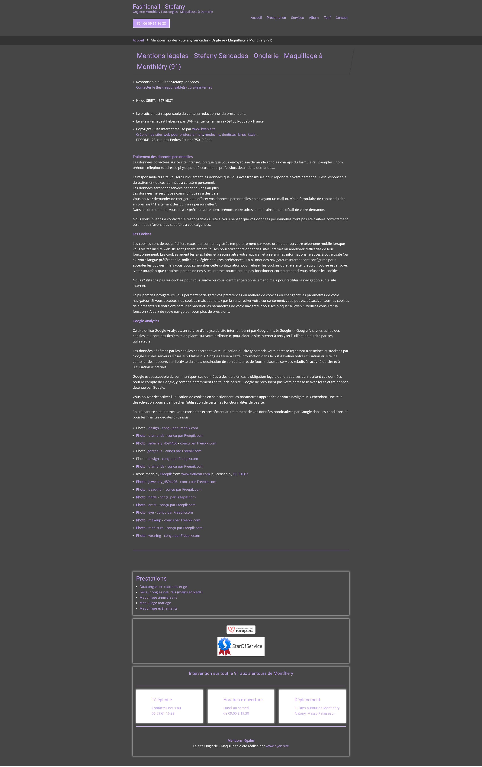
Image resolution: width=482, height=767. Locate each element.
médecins (212, 134)
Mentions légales (241, 740)
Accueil (256, 18)
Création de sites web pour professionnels (169, 134)
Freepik (166, 474)
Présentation (276, 18)
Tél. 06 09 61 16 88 (151, 23)
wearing (154, 535)
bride (152, 497)
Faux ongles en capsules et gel (164, 586)
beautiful (155, 489)
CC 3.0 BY (240, 474)
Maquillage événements (158, 608)
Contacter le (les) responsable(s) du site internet (174, 87)
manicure (155, 528)
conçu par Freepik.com (179, 428)
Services (297, 18)
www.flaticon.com (195, 474)
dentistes (229, 134)
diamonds (156, 435)
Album (314, 18)
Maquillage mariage (155, 603)
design (153, 428)
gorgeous (154, 451)
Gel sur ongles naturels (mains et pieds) (171, 592)
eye (151, 512)
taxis (251, 134)
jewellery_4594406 (162, 443)
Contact (342, 18)
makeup (154, 520)
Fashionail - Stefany (159, 6)
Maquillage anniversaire (159, 597)
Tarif (327, 18)
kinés (242, 134)
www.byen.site (203, 129)
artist (152, 505)
